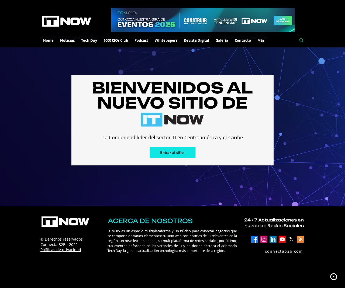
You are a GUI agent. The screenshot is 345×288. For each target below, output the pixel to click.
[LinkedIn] (273, 239)
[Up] (333, 276)
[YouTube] (282, 239)
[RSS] (300, 239)
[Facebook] (254, 239)
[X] (291, 239)
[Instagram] (263, 239)
